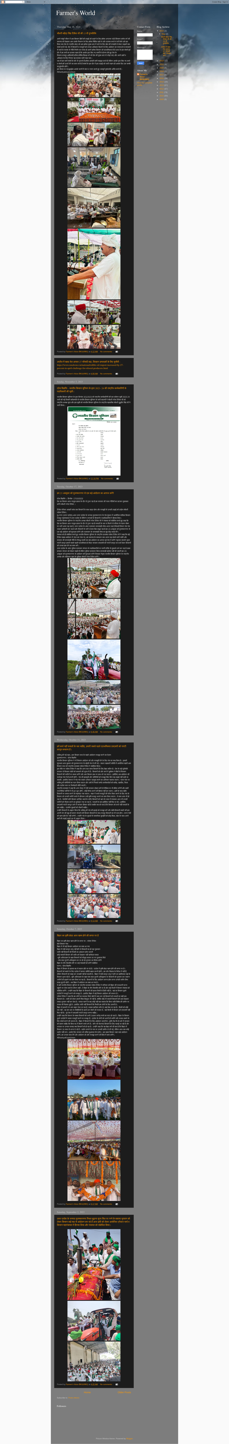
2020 (162, 68)
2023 (162, 61)
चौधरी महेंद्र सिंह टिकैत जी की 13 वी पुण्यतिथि (76, 33)
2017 (162, 75)
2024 (162, 31)
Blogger (129, 1439)
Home (87, 1392)
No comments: (106, 352)
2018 (162, 71)
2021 (162, 64)
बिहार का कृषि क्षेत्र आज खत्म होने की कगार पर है (78, 935)
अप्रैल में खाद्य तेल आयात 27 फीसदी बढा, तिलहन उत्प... (166, 51)
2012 (162, 89)
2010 (162, 96)
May (164, 34)
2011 (162, 92)
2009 (162, 99)
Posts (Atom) (73, 1398)
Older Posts (124, 1392)
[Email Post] (116, 352)
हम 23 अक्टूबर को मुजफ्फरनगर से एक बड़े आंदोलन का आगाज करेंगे (85, 493)
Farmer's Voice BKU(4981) (144, 76)
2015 (162, 78)
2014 (162, 82)
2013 (162, 85)
